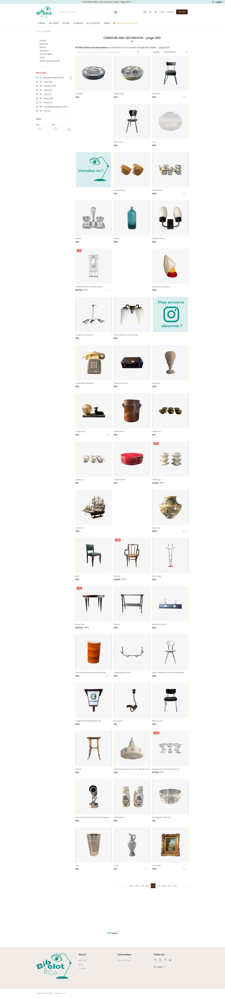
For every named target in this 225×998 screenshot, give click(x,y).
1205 (164, 886)
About (82, 954)
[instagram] (160, 960)
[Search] (115, 12)
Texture (43, 47)
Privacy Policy (124, 960)
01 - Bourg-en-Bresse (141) (52, 77)
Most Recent (170, 52)
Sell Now (182, 12)
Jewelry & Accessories (50, 61)
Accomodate (46, 54)
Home (39, 31)
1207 (175, 886)
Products (47, 31)
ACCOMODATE (93, 23)
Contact (82, 968)
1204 (159, 886)
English (218, 2)
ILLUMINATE (78, 23)
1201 (142, 886)
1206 (169, 886)
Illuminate (44, 50)
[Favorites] (150, 12)
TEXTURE (66, 23)
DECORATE (54, 23)
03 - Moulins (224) (48, 86)
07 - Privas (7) (46, 102)
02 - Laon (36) (46, 81)
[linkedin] (170, 960)
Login (162, 12)
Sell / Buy (83, 960)
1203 (153, 886)
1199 (131, 886)
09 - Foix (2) (45, 111)
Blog (81, 964)
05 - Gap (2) (45, 94)
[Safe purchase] (156, 12)
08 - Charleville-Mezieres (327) (53, 106)
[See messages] (145, 12)
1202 (148, 886)
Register (170, 12)
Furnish (43, 40)
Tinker (42, 57)
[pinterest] (165, 960)
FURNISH (41, 23)
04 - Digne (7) (46, 90)
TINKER (107, 23)
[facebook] (155, 960)
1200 (137, 886)
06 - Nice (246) (46, 98)
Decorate (44, 44)
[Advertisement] (53, 173)
